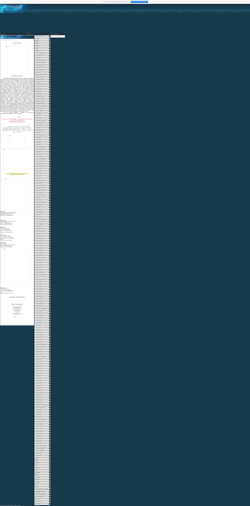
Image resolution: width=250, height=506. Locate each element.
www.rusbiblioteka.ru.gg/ (17, 307)
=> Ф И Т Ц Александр (38, 359)
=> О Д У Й (37, 277)
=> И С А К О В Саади (38, 183)
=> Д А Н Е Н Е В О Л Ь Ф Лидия (40, 147)
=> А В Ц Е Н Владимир (38, 55)
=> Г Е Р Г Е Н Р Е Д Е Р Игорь (39, 120)
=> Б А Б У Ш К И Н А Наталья (39, 65)
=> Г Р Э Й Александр (38, 142)
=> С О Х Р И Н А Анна (38, 342)
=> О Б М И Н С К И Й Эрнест (39, 272)
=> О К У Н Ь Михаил (38, 282)
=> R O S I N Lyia (37, 325)
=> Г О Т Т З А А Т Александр (39, 135)
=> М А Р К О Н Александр (39, 243)
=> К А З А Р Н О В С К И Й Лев (40, 190)
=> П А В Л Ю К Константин (39, 289)
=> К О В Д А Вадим (38, 214)
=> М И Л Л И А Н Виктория (39, 253)
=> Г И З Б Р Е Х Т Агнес (39, 130)
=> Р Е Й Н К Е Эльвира (38, 313)
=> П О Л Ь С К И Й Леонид (39, 301)
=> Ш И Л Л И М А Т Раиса (39, 397)
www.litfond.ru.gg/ (17, 310)
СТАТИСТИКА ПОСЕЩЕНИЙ (39, 496)
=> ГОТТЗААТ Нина (38, 137)
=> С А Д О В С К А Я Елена (39, 332)
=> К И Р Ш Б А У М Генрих (39, 212)
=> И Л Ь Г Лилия (37, 178)
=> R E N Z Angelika (38, 318)
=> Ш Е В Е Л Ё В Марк (38, 395)
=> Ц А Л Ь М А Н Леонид (39, 373)
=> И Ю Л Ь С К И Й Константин (40, 185)
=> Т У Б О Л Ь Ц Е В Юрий (39, 349)
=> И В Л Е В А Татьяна (38, 173)
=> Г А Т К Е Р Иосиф (38, 118)
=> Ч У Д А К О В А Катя (39, 388)
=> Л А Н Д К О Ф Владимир (39, 231)
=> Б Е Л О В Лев (37, 72)
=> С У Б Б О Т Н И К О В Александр (40, 344)
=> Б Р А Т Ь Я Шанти (38, 89)
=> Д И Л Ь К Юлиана (38, 154)
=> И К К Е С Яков (38, 176)
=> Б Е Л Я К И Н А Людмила (39, 79)
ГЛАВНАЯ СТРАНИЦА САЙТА (39, 36)
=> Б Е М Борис (37, 82)
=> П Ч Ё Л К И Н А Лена (39, 306)
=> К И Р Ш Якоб (37, 207)
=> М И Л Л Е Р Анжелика (39, 250)
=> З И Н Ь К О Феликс (38, 171)
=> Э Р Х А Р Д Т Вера (38, 429)
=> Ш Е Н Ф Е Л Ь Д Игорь (39, 390)
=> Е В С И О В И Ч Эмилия (39, 166)
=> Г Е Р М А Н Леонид (38, 125)
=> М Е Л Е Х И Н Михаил (39, 248)
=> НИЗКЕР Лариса (38, 436)
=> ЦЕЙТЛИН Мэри (38, 455)
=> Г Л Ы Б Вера (37, 132)
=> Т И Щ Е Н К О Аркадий (39, 347)
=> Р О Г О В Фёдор (38, 320)
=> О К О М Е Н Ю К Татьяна (39, 279)
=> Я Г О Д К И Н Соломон (39, 431)
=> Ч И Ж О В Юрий (38, 385)
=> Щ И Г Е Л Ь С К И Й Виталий (40, 419)
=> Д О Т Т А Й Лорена (38, 161)
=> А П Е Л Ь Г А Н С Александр (40, 60)
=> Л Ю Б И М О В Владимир (39, 238)
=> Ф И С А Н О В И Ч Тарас (39, 361)
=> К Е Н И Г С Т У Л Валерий (39, 202)
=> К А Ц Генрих (37, 197)
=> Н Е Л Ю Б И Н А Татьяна (39, 260)
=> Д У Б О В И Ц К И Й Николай (40, 159)
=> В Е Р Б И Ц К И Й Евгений (39, 103)
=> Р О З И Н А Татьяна (38, 323)
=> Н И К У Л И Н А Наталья (39, 265)
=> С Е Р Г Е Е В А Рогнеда (39, 337)
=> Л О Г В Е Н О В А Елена (39, 236)
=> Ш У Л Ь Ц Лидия (38, 414)
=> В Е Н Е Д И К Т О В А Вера (39, 101)
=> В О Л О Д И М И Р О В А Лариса (40, 106)
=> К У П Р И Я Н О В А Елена (39, 229)
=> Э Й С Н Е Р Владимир (39, 424)
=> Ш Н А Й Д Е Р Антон (39, 402)
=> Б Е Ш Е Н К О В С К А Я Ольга (40, 84)
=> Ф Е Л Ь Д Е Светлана (38, 354)
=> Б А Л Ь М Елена (38, 67)
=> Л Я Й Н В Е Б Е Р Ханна (39, 241)
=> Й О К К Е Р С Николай (39, 188)
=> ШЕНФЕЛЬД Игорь (38, 453)
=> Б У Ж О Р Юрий (38, 91)
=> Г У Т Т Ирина (37, 144)
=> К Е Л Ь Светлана (38, 200)
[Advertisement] (125, 23)
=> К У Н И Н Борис (38, 226)
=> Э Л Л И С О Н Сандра (39, 426)
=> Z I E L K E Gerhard (38, 378)
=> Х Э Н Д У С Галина (38, 371)
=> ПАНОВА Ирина (38, 291)
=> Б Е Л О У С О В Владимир (39, 77)
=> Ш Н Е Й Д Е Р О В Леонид (39, 407)
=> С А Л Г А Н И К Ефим (39, 335)
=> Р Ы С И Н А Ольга (38, 330)
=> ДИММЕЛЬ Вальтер (38, 441)
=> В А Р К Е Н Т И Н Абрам (39, 96)
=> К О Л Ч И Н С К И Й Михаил (40, 219)
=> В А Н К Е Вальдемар (38, 94)
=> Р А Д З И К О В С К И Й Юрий (40, 308)
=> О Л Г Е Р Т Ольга (38, 284)
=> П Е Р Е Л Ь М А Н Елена (39, 296)
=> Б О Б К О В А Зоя (38, 443)
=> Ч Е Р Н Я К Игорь (38, 383)
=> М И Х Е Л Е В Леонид (39, 255)
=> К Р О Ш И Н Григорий (39, 224)
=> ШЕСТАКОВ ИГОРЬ (38, 438)
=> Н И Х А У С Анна (38, 267)
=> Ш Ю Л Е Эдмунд (38, 412)
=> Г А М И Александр (38, 113)
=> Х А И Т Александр (38, 366)
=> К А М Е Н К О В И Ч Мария (40, 195)
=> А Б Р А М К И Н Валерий (39, 53)
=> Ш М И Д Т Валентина (39, 400)
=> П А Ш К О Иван (38, 294)
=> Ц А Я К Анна (37, 376)
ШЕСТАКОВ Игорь (38, 501)
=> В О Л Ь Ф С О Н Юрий (39, 108)
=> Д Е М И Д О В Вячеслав (39, 149)
